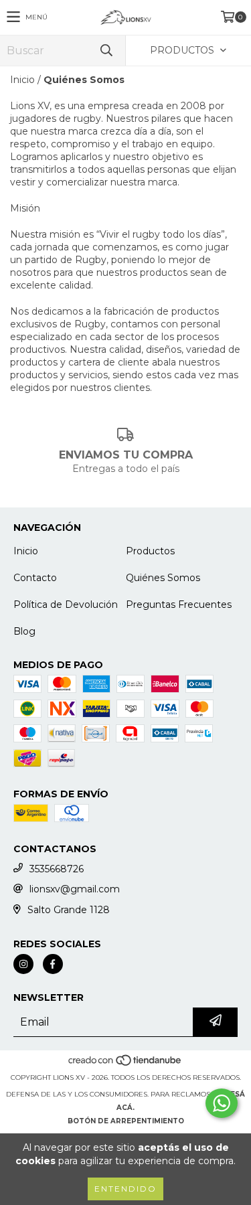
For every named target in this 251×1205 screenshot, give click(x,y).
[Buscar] (105, 50)
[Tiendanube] (125, 1064)
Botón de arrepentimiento (126, 1121)
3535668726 (56, 869)
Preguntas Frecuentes (179, 604)
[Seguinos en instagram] (23, 964)
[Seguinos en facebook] (53, 964)
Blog (24, 631)
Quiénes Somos (163, 578)
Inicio (22, 80)
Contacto (35, 578)
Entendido (125, 1189)
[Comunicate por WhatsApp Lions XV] (221, 1103)
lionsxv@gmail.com (74, 889)
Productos (150, 551)
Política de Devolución (65, 604)
